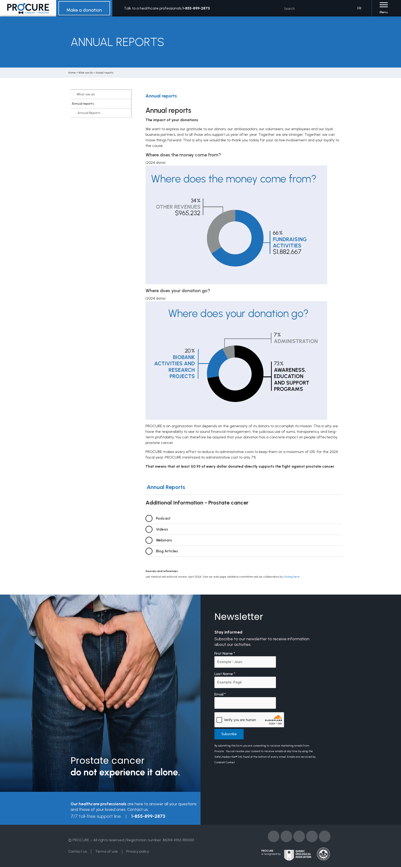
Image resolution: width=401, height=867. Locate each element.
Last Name (224, 674)
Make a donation (84, 10)
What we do (85, 72)
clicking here (291, 576)
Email (220, 694)
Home (72, 72)
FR (359, 8)
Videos (162, 529)
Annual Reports (89, 113)
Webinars (164, 540)
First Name (224, 653)
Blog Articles (167, 551)
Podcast (163, 518)
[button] (244, 487)
